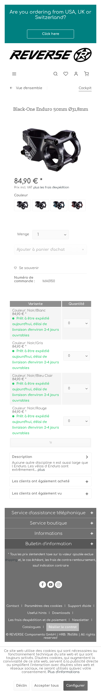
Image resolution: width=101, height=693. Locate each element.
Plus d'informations (64, 672)
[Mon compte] (76, 73)
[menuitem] (14, 73)
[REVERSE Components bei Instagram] (58, 585)
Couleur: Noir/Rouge (29, 408)
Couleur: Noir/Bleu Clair (32, 375)
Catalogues (31, 627)
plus (41, 470)
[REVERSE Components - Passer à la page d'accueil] (50, 55)
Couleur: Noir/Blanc (29, 310)
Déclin (21, 685)
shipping (11, 560)
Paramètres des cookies (43, 606)
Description (22, 457)
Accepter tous (46, 685)
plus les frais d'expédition (51, 187)
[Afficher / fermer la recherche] (55, 73)
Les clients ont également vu (37, 493)
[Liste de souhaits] (65, 73)
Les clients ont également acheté (41, 481)
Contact (12, 606)
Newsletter (80, 620)
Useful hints (37, 613)
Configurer (75, 685)
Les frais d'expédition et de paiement (37, 620)
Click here (50, 34)
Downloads (61, 613)
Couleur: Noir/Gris (27, 343)
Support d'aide (79, 606)
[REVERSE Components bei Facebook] (42, 585)
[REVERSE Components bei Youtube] (50, 585)
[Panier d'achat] (86, 73)
